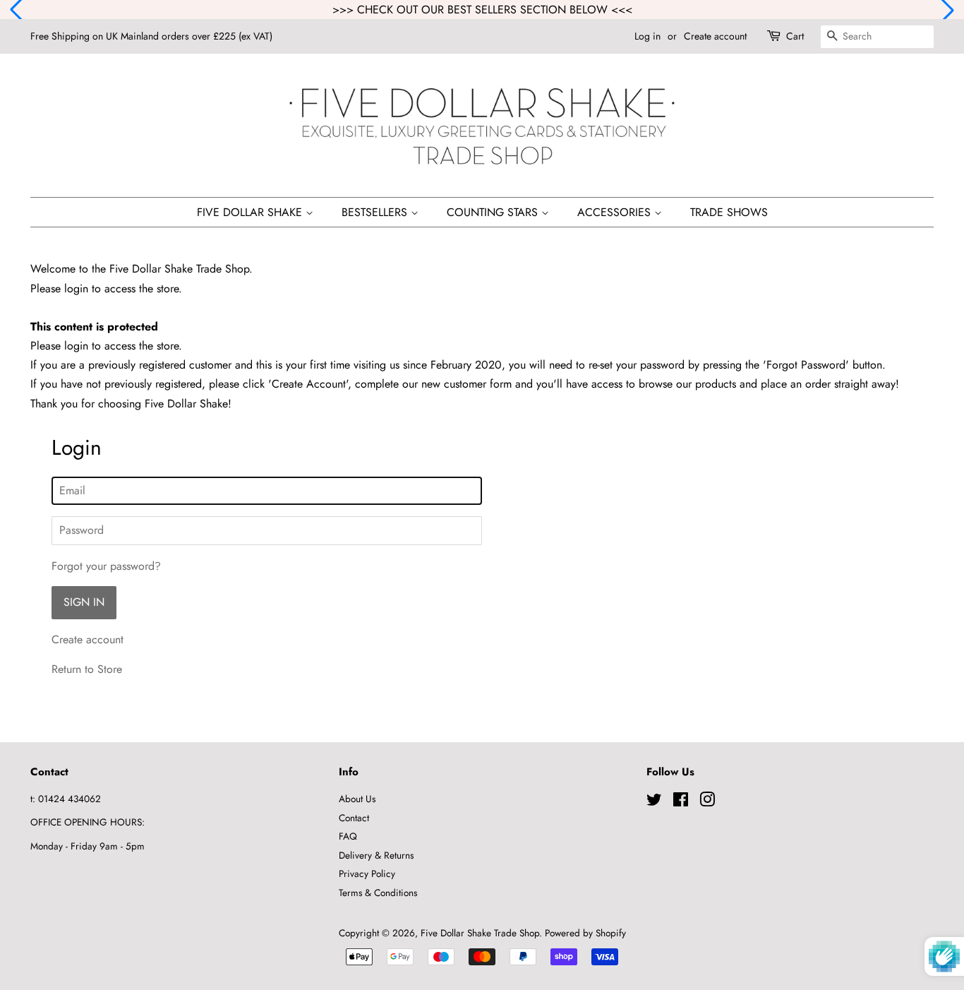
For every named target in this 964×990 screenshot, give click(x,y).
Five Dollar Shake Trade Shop (480, 933)
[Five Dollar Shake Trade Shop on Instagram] (707, 802)
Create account (715, 36)
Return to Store (87, 669)
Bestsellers (376, 212)
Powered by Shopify (585, 933)
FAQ (348, 836)
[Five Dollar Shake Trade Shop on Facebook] (681, 802)
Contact (354, 818)
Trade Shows (729, 212)
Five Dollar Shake (251, 212)
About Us (357, 799)
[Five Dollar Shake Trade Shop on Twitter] (654, 802)
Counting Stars (494, 212)
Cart (795, 36)
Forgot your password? (106, 566)
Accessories (615, 212)
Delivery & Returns (376, 855)
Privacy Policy (367, 873)
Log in (647, 36)
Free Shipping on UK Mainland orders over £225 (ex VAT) (151, 36)
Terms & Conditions (378, 892)
